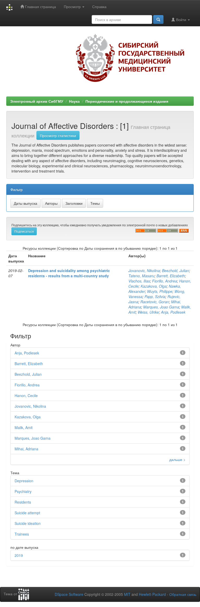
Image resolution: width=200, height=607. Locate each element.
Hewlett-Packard (152, 594)
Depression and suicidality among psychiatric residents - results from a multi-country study (69, 273)
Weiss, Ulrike (148, 312)
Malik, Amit (24, 427)
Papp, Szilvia (155, 296)
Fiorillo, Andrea (164, 280)
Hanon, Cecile (26, 395)
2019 (19, 555)
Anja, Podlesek (173, 312)
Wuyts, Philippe (159, 291)
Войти (181, 19)
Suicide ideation (28, 523)
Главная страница (40, 6)
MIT (127, 594)
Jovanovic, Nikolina (144, 270)
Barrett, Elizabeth (171, 275)
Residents (23, 502)
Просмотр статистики (58, 135)
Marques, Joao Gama (161, 306)
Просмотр (73, 6)
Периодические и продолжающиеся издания (126, 101)
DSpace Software (69, 594)
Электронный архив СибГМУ (36, 101)
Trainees (22, 534)
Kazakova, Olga (154, 286)
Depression (24, 480)
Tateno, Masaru (141, 275)
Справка (99, 6)
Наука (74, 101)
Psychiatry (23, 491)
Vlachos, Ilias (139, 280)
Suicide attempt (27, 512)
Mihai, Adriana (26, 448)
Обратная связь (182, 594)
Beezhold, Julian (175, 270)
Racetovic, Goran (154, 301)
